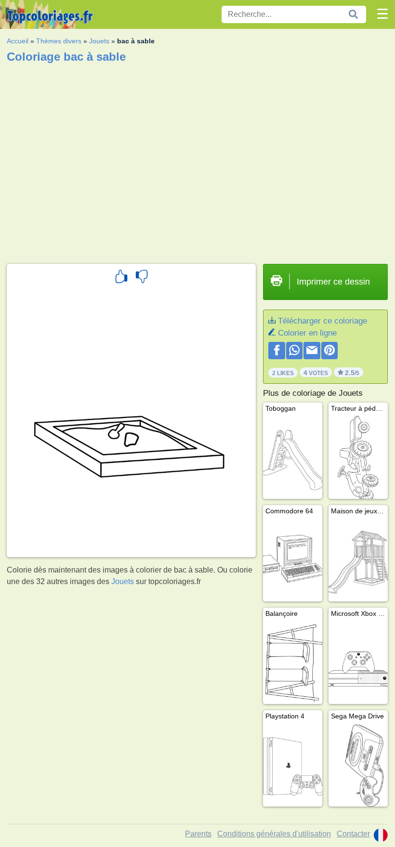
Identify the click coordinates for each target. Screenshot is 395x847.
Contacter (353, 834)
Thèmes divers (58, 41)
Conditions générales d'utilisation (274, 834)
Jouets (99, 41)
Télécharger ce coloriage (322, 321)
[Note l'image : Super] (121, 278)
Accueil (17, 41)
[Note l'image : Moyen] (142, 278)
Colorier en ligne (307, 333)
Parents (198, 834)
